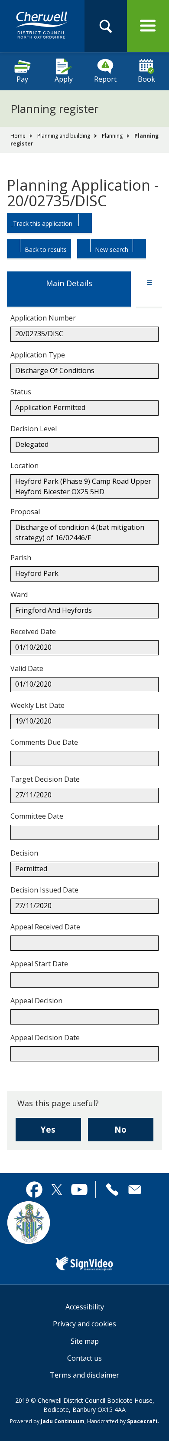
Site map (85, 1341)
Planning (112, 135)
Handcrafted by (122, 1421)
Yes (61, 1132)
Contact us (84, 1358)
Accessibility (84, 1307)
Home (18, 135)
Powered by (47, 1421)
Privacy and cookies (84, 1324)
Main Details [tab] (69, 283)
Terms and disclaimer (84, 1375)
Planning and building (63, 135)
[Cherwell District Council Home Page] (42, 25)
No (133, 1132)
